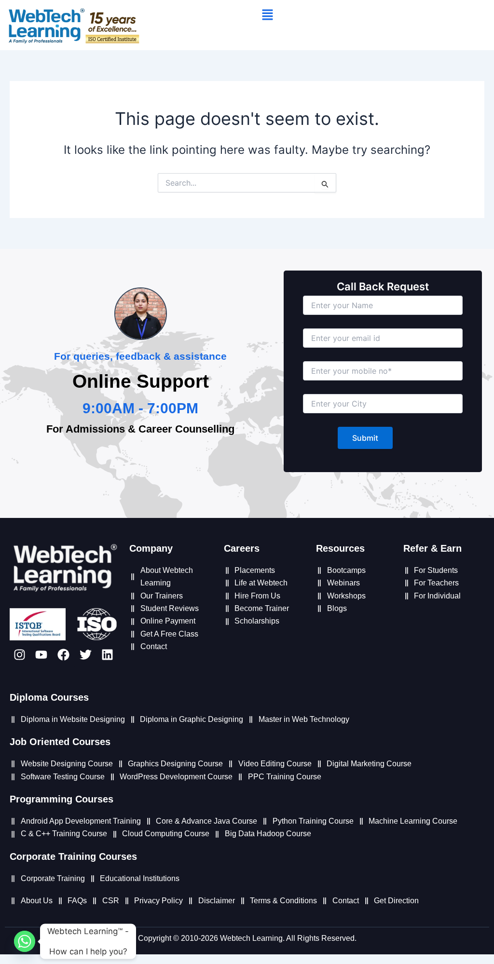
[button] (267, 15)
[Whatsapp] (24, 941)
